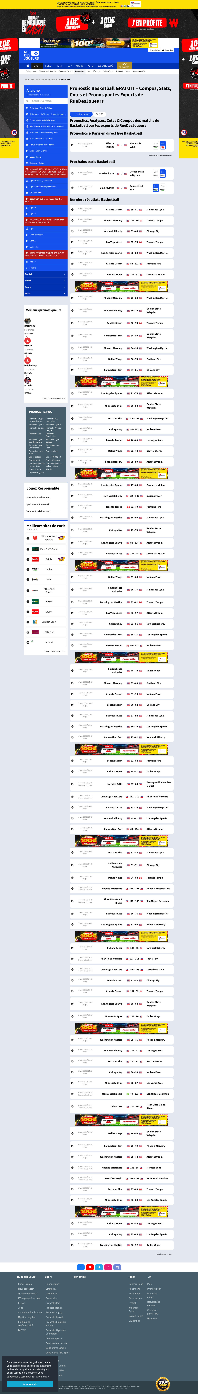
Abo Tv (79, 66)
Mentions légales (26, 1317)
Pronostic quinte (152, 1295)
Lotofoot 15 (51, 1293)
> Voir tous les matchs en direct (160, 156)
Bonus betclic (35, 456)
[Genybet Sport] (46, 621)
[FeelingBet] (46, 632)
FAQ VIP (22, 1330)
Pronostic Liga (35, 433)
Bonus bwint (34, 460)
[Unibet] (46, 569)
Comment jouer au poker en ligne (54, 465)
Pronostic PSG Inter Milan (52, 420)
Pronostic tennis (54, 1308)
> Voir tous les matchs (163, 1254)
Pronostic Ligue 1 (36, 424)
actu (90, 66)
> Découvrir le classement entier (53, 398)
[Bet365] (46, 601)
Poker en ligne (136, 1284)
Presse (21, 1303)
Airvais (28, 385)
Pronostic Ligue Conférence (35, 446)
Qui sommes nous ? (27, 1293)
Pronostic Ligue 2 (53, 424)
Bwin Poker (134, 1321)
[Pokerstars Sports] (46, 590)
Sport (37, 66)
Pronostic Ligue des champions (35, 440)
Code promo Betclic (56, 1348)
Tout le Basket (82, 114)
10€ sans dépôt (106, 66)
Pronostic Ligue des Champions (56, 1332)
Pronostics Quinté (36, 472)
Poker (48, 66)
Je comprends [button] (30, 1384)
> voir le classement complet (55, 651)
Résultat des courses (153, 1303)
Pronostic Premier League (53, 429)
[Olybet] (46, 611)
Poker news (134, 1289)
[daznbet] (46, 642)
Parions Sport (53, 1284)
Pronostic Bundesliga (51, 435)
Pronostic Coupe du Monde (56, 1323)
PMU (149, 1284)
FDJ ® (69, 66)
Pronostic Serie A (36, 428)
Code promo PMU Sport (58, 1352)
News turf (152, 1318)
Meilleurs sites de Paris (46, 526)
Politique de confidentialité (25, 1323)
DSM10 (28, 345)
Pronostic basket (54, 1317)
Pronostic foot (53, 1303)
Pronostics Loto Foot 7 (53, 446)
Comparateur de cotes (57, 1343)
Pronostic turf (154, 1289)
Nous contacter (26, 1289)
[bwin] (46, 579)
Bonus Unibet (52, 451)
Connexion (168, 50)
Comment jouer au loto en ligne (37, 465)
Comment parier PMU (153, 1312)
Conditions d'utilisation (30, 1312)
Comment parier (54, 1338)
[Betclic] (46, 559)
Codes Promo (35, 469)
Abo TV (49, 469)
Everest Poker (136, 1316)
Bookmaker (52, 1298)
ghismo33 (29, 326)
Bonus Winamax (53, 460)
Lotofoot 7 (51, 1289)
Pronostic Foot (41, 411)
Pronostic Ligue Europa (52, 440)
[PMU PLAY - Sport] (46, 549)
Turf (59, 66)
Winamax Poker (133, 1309)
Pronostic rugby (54, 1312)
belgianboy (30, 365)
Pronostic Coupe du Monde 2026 (36, 420)
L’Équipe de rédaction (29, 1298)
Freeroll (132, 1303)
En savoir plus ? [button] (40, 1376)
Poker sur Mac (136, 1298)
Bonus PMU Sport (53, 456)
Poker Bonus (135, 1293)
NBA (100, 114)
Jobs (20, 1308)
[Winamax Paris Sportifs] (46, 538)
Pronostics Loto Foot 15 (36, 452)
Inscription (156, 50)
